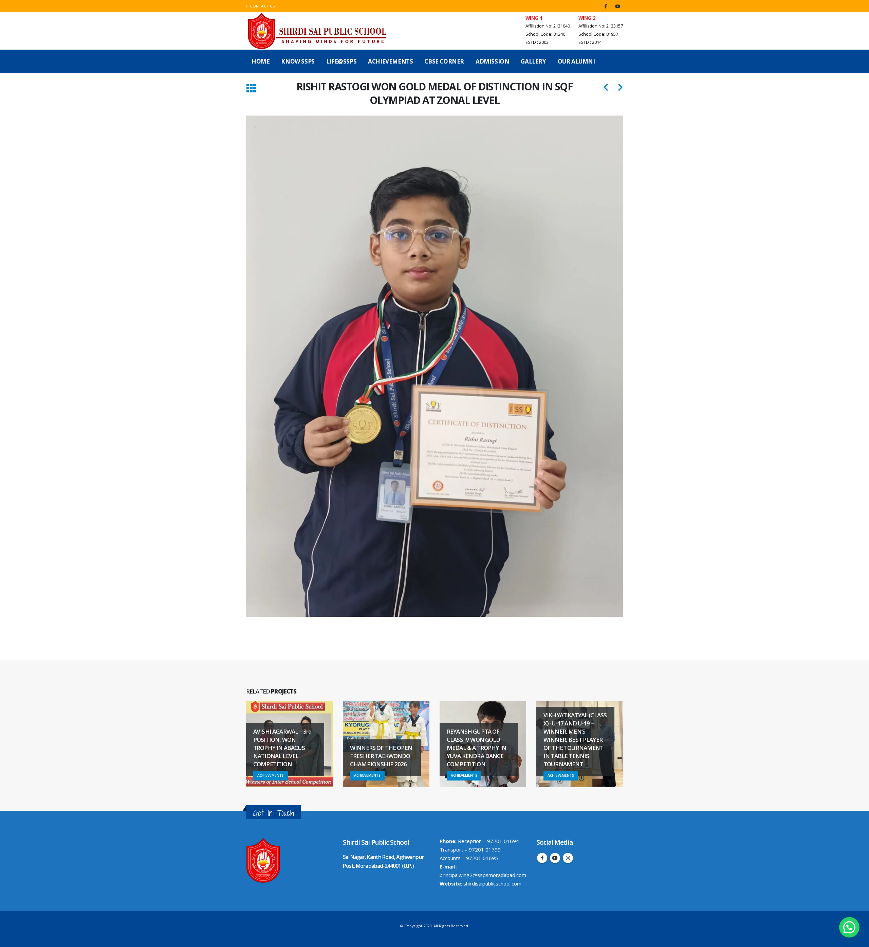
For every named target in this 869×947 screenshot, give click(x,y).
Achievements (390, 61)
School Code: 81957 (598, 34)
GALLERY (533, 61)
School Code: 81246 (545, 34)
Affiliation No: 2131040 (547, 26)
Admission (492, 61)
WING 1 (533, 18)
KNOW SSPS (297, 61)
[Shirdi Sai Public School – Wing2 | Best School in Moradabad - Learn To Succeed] (318, 31)
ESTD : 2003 (537, 42)
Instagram (568, 858)
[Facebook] (605, 6)
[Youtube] (617, 6)
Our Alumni (576, 61)
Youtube (555, 858)
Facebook (542, 858)
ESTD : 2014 (590, 42)
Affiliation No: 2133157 (600, 26)
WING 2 (586, 18)
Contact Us (262, 5)
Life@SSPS (341, 61)
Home (261, 61)
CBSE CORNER (444, 61)
